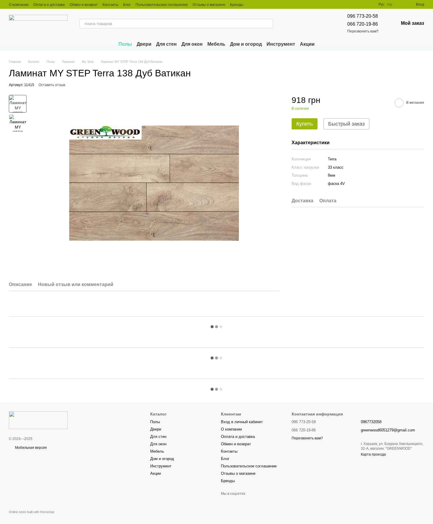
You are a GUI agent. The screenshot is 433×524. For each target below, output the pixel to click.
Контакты (110, 5)
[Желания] (400, 4)
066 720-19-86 (362, 24)
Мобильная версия (30, 448)
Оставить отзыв (52, 85)
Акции (307, 44)
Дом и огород (246, 44)
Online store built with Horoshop (31, 512)
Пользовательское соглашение (161, 5)
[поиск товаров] (268, 23)
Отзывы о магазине (209, 5)
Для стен (166, 44)
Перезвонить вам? (363, 31)
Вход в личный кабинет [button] (242, 422)
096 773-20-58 (362, 16)
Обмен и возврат (84, 5)
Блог (127, 5)
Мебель (216, 44)
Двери (144, 44)
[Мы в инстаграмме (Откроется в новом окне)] (251, 4)
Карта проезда (373, 454)
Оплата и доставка (49, 5)
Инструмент (281, 44)
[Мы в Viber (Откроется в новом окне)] (258, 4)
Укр (389, 4)
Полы (125, 44)
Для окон (192, 44)
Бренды (236, 5)
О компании (19, 5)
